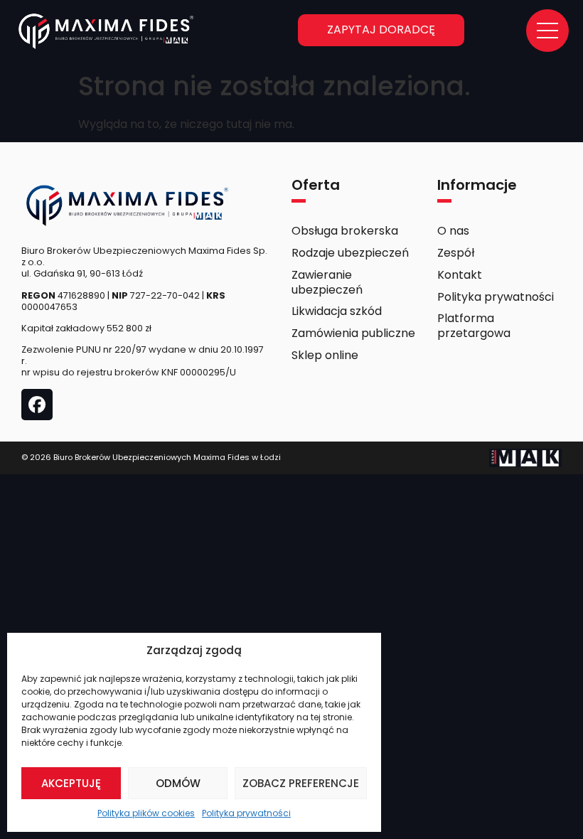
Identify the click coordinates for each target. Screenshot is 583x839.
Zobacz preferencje (300, 783)
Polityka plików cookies (146, 813)
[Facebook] (37, 404)
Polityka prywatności (246, 813)
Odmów (178, 783)
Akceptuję (71, 783)
